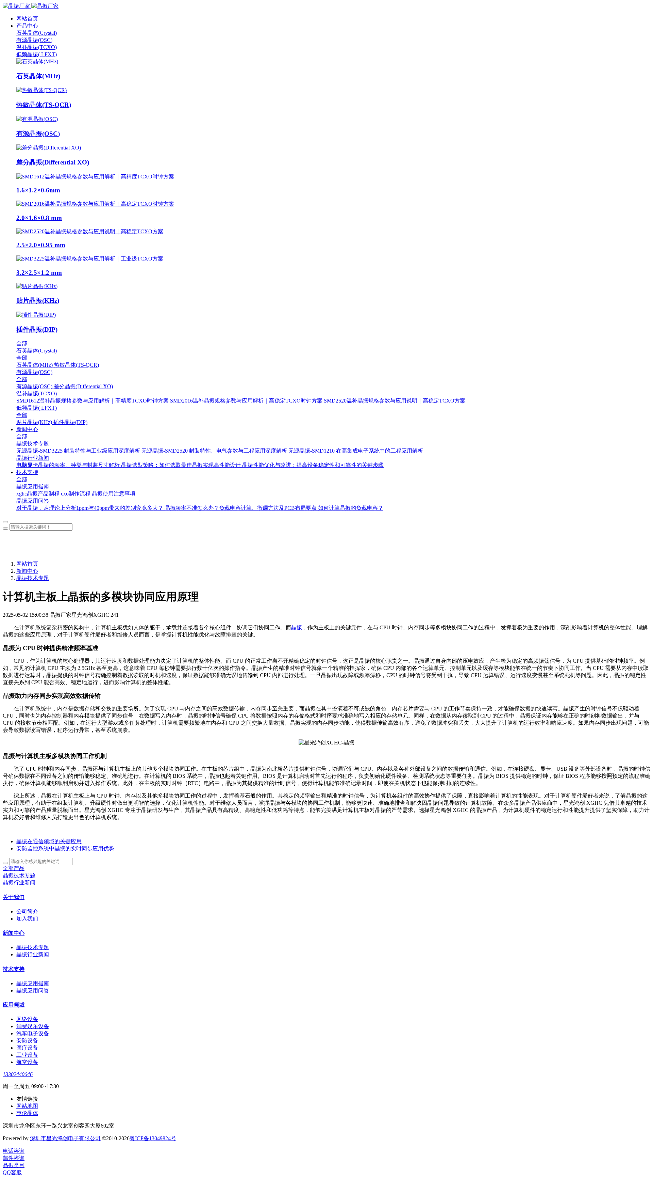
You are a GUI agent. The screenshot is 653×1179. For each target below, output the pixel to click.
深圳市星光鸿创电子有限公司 (65, 1138)
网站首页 (27, 18)
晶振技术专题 (32, 578)
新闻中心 (27, 571)
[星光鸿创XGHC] (326, 6)
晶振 (296, 627)
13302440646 (18, 1074)
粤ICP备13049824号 (153, 1138)
